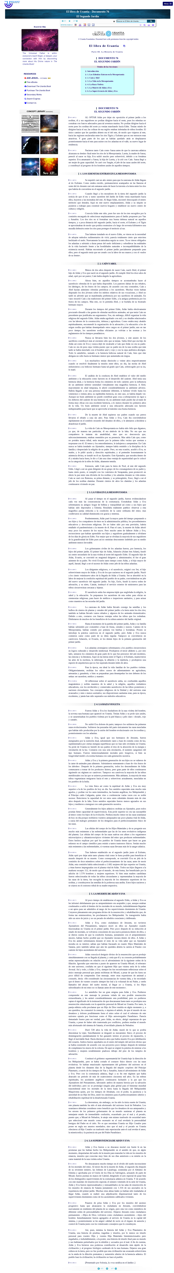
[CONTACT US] (152, 25)
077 (74, 21)
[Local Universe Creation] (49, 153)
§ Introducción (92, 71)
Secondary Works (34, 94)
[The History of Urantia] (49, 132)
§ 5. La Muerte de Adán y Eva (98, 88)
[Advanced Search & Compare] (144, 25)
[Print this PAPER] (148, 25)
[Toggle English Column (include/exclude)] (124, 46)
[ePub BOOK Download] (89, 25)
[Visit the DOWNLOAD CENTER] (75, 25)
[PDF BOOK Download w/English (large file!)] (84, 25)
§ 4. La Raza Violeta (94, 84)
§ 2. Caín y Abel (92, 78)
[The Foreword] (30, 153)
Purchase (38, 90)
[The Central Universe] (30, 175)
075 (64, 21)
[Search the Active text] (151, 21)
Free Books (32, 82)
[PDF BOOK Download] (79, 25)
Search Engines (33, 98)
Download (39, 86)
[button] (168, 4)
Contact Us (31, 102)
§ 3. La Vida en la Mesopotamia (99, 81)
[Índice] (70, 21)
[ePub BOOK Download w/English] (93, 25)
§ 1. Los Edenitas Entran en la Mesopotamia (104, 74)
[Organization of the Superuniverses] (30, 132)
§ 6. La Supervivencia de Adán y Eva (101, 91)
